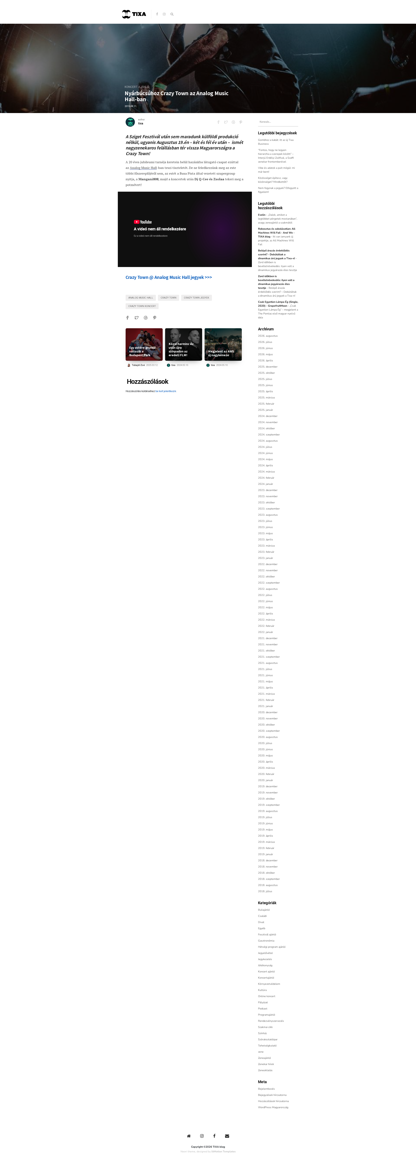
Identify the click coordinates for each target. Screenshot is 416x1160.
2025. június (265, 385)
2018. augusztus (268, 885)
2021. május (265, 681)
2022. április (265, 613)
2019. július (265, 817)
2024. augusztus (268, 441)
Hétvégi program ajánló (272, 947)
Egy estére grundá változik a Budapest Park (142, 351)
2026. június (265, 348)
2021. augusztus (268, 663)
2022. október (266, 576)
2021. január (265, 706)
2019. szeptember (269, 805)
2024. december (268, 416)
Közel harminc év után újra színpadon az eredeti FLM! (181, 349)
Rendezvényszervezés (271, 1021)
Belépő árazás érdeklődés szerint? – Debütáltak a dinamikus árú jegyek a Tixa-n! (277, 292)
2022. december (268, 564)
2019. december (268, 786)
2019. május (265, 829)
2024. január (265, 484)
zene (261, 1052)
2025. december (268, 367)
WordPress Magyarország (273, 1107)
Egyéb (261, 928)
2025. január (265, 410)
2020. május (265, 755)
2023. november (268, 496)
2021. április (265, 687)
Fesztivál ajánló (267, 934)
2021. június (265, 675)
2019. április (265, 836)
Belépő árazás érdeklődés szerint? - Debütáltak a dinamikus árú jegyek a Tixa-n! (276, 254)
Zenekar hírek (266, 1064)
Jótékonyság (265, 965)
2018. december (268, 860)
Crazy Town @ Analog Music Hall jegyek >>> (169, 277)
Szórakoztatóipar (268, 1039)
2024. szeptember (269, 434)
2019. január (265, 854)
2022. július (265, 595)
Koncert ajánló (137, 87)
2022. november (268, 570)
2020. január (265, 780)
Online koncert (266, 996)
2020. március (266, 768)
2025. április (265, 391)
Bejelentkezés (266, 1089)
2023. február (266, 552)
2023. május (265, 533)
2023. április (265, 539)
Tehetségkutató (267, 1045)
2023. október (266, 502)
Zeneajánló (264, 1058)
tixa (140, 123)
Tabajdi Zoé (138, 365)
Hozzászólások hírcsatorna (273, 1101)
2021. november (268, 644)
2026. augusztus (268, 336)
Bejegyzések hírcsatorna (272, 1095)
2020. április (265, 762)
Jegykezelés (265, 959)
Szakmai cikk (265, 1027)
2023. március (266, 546)
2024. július (265, 447)
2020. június (265, 749)
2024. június (265, 453)
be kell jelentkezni (166, 391)
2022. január (265, 632)
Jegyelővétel (265, 953)
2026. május (265, 354)
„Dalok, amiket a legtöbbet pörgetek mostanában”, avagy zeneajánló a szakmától (277, 218)
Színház (262, 1033)
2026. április (265, 360)
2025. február (266, 404)
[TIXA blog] (134, 25)
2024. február (266, 478)
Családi (262, 916)
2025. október (266, 373)
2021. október (266, 650)
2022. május (265, 607)
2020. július (265, 743)
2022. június (265, 601)
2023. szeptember (269, 508)
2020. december (268, 712)
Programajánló (266, 1015)
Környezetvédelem (269, 984)
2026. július (265, 342)
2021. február (266, 700)
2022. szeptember (269, 583)
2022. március (266, 620)
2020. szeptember (269, 731)
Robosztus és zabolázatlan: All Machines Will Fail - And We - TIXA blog (276, 232)
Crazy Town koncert (142, 306)
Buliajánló (264, 910)
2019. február (266, 848)
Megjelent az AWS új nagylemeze (221, 353)
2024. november (268, 422)
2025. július (265, 379)
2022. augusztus (268, 589)
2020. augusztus (268, 737)
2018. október (266, 873)
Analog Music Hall (143, 168)
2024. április (265, 465)
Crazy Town (168, 298)
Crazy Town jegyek (196, 298)
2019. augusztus (268, 811)
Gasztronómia (266, 941)
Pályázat (263, 1002)
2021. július (265, 669)
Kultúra (262, 990)
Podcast (262, 1008)
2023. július (265, 521)
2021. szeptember (269, 657)
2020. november (268, 718)
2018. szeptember (269, 879)
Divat (261, 922)
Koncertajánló (266, 978)
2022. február (266, 626)
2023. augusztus (268, 515)
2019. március (266, 842)
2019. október (266, 799)
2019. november (268, 792)
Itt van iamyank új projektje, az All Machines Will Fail (276, 240)
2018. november (268, 866)
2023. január (265, 558)
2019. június (265, 823)
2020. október (266, 725)
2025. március (266, 397)
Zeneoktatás (265, 1070)
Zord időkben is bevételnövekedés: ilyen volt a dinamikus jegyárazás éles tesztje (277, 266)
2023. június (265, 527)
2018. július (265, 891)
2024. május (265, 459)
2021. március (266, 694)
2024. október (266, 428)
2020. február (266, 774)
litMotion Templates (223, 1151)
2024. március (266, 471)
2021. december (268, 638)
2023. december (268, 490)
